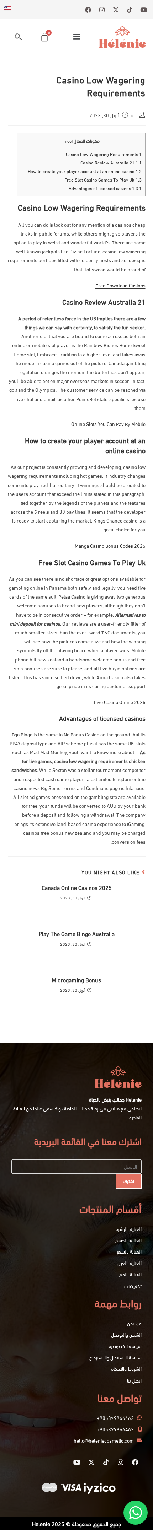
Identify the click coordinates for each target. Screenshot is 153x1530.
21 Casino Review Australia (111, 162)
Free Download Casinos (120, 285)
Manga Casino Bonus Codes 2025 (110, 545)
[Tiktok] (106, 1462)
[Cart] (44, 37)
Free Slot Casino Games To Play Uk (103, 179)
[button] (76, 37)
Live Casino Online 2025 (120, 701)
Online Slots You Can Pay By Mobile (108, 423)
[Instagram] (120, 1462)
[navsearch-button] (18, 37)
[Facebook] (135, 1462)
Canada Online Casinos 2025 (77, 887)
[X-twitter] (91, 1462)
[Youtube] (76, 1462)
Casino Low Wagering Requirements (104, 153)
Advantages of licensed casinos (105, 187)
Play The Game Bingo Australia (77, 933)
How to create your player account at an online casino (85, 170)
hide (68, 141)
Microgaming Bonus (76, 980)
